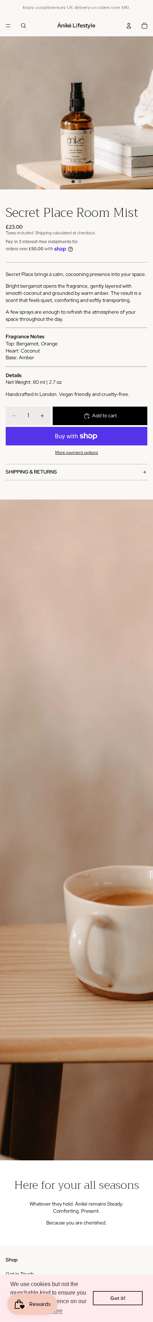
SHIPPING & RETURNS (31, 472)
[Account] (129, 25)
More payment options (76, 452)
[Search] (23, 25)
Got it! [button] (118, 1298)
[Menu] (8, 25)
